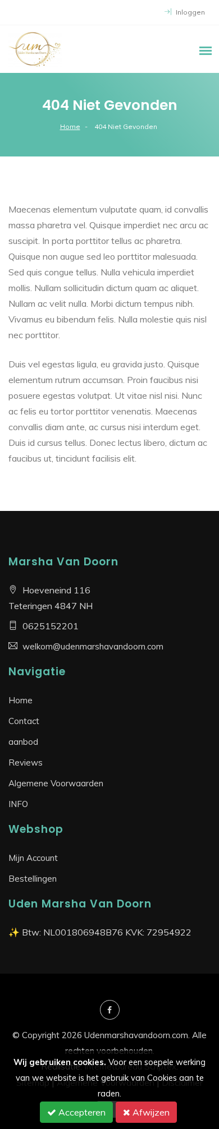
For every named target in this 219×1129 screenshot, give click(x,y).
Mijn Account (33, 857)
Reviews (25, 762)
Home (70, 126)
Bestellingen (32, 878)
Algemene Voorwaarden (55, 783)
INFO (18, 804)
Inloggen (189, 12)
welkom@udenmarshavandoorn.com (92, 646)
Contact (23, 721)
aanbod (23, 741)
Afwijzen (150, 1112)
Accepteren (81, 1112)
